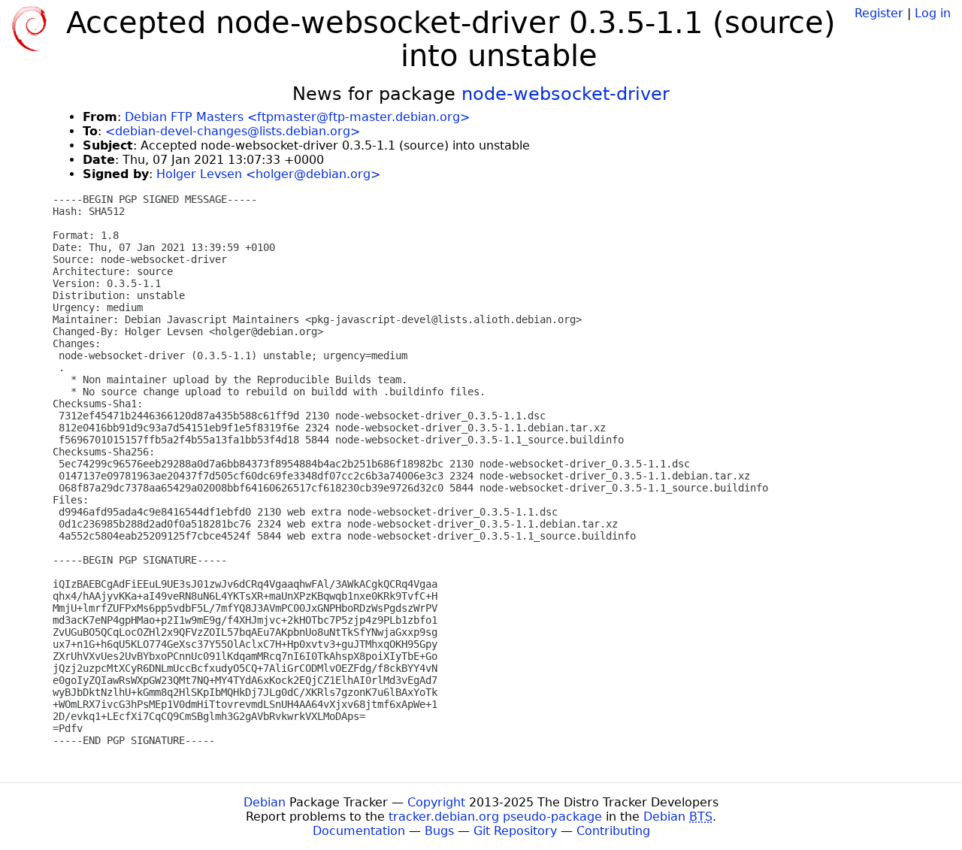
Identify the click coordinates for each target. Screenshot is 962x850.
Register (879, 13)
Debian (265, 802)
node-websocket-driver (565, 93)
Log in (933, 13)
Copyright (436, 802)
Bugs (439, 831)
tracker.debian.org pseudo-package (495, 816)
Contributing (613, 831)
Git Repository (515, 831)
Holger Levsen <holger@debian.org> (268, 174)
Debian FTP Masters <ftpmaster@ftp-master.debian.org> (297, 117)
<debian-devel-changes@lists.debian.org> (232, 131)
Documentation (359, 831)
